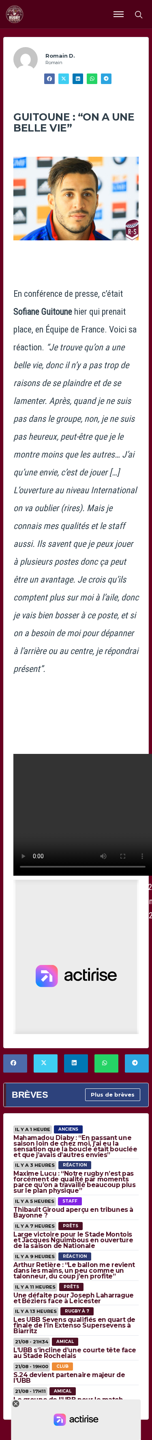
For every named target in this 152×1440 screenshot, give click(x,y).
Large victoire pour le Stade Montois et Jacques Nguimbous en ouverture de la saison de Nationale (73, 1240)
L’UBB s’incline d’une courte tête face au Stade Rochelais (74, 1353)
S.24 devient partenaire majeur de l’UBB (69, 1377)
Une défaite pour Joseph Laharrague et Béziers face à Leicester (73, 1298)
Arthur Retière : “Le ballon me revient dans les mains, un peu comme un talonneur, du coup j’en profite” (74, 1270)
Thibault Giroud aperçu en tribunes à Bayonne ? (73, 1212)
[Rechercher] (138, 14)
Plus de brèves (113, 1094)
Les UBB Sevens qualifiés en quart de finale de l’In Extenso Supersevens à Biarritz (74, 1325)
